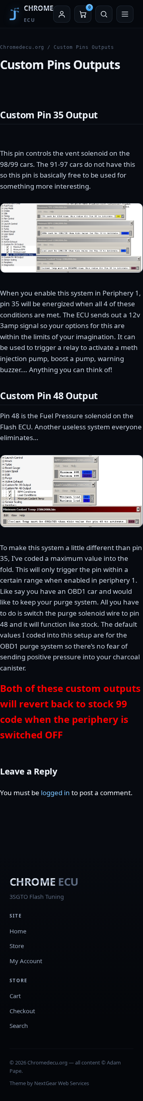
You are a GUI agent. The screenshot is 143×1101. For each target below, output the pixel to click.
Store (17, 946)
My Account (26, 961)
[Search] (103, 14)
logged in (55, 792)
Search (19, 1026)
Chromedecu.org (22, 47)
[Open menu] (124, 14)
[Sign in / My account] (61, 14)
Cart (15, 996)
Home (18, 931)
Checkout (22, 1011)
